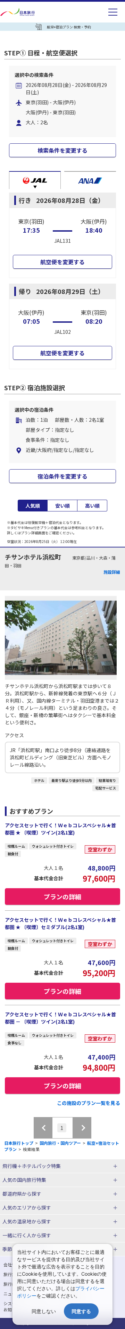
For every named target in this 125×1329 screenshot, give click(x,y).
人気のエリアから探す (26, 1207)
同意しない (44, 1311)
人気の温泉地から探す (26, 1221)
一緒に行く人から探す (26, 1235)
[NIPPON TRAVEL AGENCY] (18, 12)
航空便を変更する (62, 262)
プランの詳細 (62, 896)
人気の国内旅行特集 (24, 1179)
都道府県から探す (21, 1193)
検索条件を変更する (63, 150)
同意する (81, 1311)
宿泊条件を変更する (63, 476)
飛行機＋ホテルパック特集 (31, 1165)
